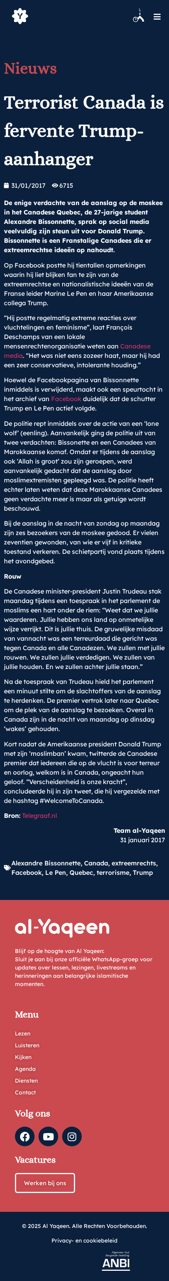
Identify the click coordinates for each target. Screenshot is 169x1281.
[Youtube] (48, 1136)
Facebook (66, 399)
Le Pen (55, 872)
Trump (143, 872)
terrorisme (113, 872)
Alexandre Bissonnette (46, 863)
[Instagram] (72, 1136)
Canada (96, 863)
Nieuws (30, 68)
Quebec (81, 872)
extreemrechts (134, 863)
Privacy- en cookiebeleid (84, 1240)
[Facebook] (25, 1136)
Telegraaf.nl (39, 815)
